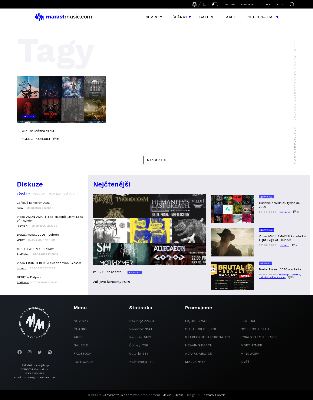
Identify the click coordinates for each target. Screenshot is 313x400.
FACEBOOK (229, 4)
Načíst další (156, 160)
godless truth (255, 329)
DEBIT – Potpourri (30, 277)
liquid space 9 (198, 321)
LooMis (220, 395)
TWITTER (265, 4)
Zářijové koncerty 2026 (33, 202)
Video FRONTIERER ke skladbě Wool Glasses (49, 263)
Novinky (153, 17)
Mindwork (250, 354)
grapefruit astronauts (207, 337)
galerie (81, 345)
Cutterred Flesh (201, 329)
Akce (231, 17)
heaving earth (198, 345)
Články (180, 17)
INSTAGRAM (247, 4)
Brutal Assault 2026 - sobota (38, 234)
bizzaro (209, 395)
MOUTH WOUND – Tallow (35, 249)
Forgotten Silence (259, 337)
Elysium (248, 321)
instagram (84, 362)
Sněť (245, 362)
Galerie (207, 17)
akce (78, 337)
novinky (81, 321)
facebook (83, 354)
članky (80, 329)
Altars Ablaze (198, 354)
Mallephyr (195, 362)
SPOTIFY (280, 4)
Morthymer (251, 345)
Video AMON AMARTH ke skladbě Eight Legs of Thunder (50, 218)
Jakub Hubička (173, 395)
